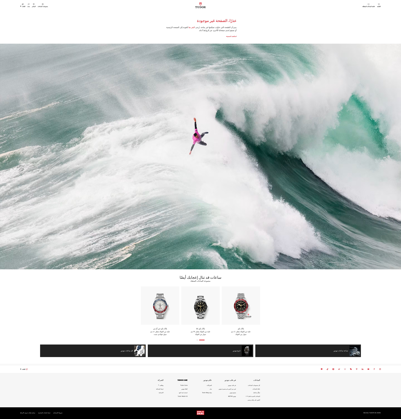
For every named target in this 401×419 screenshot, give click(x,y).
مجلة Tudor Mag (207, 392)
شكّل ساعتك (256, 392)
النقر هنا (191, 27)
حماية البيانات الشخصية (44, 412)
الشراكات (209, 385)
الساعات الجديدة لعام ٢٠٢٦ (253, 396)
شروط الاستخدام (57, 412)
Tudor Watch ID (183, 396)
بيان (211, 389)
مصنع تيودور (233, 392)
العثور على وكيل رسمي (254, 400)
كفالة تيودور (184, 389)
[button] (29, 5)
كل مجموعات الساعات (254, 385)
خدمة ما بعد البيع (183, 392)
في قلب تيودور (232, 385)
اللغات (23, 369)
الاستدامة (161, 392)
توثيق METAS (232, 396)
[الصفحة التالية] (136, 311)
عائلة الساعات (256, 389)
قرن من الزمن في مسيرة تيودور (227, 389)
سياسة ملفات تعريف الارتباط (27, 412)
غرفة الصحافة (159, 389)
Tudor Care (184, 385)
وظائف (161, 385)
